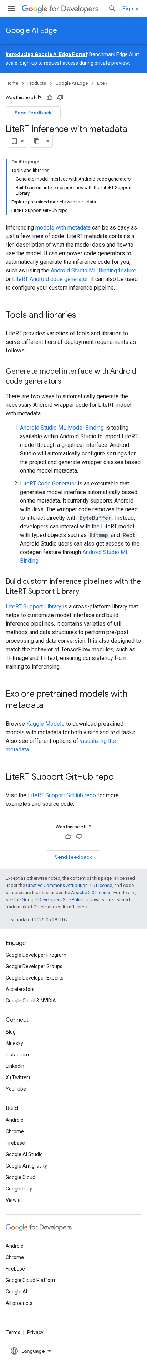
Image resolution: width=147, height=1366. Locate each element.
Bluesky (14, 1043)
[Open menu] (11, 8)
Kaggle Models (45, 723)
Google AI (16, 1292)
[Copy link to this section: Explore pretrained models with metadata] (51, 706)
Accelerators (20, 989)
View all (14, 1200)
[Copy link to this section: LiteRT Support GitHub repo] (121, 777)
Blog (11, 1032)
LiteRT (103, 83)
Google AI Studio (24, 1154)
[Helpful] (49, 97)
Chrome (15, 1131)
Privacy (35, 1332)
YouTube (16, 1089)
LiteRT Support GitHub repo (62, 795)
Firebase (15, 1143)
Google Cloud (20, 1177)
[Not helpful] (60, 97)
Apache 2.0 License (91, 892)
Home (12, 83)
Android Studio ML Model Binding (62, 427)
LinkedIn (15, 1066)
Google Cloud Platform (31, 1280)
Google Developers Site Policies (55, 899)
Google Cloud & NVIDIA (31, 1000)
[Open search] (112, 8)
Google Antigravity (26, 1166)
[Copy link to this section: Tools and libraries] (83, 315)
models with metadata (63, 227)
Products (36, 83)
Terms (13, 1332)
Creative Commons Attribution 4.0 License (69, 885)
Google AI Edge (31, 30)
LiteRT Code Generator (48, 483)
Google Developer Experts (35, 978)
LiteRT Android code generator (50, 279)
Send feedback (33, 112)
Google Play (19, 1189)
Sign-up (28, 63)
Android (15, 1120)
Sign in (130, 8)
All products (19, 1303)
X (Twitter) (18, 1077)
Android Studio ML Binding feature (93, 270)
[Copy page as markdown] (36, 141)
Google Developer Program (36, 955)
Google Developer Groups (34, 966)
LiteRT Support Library (33, 606)
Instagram (17, 1054)
